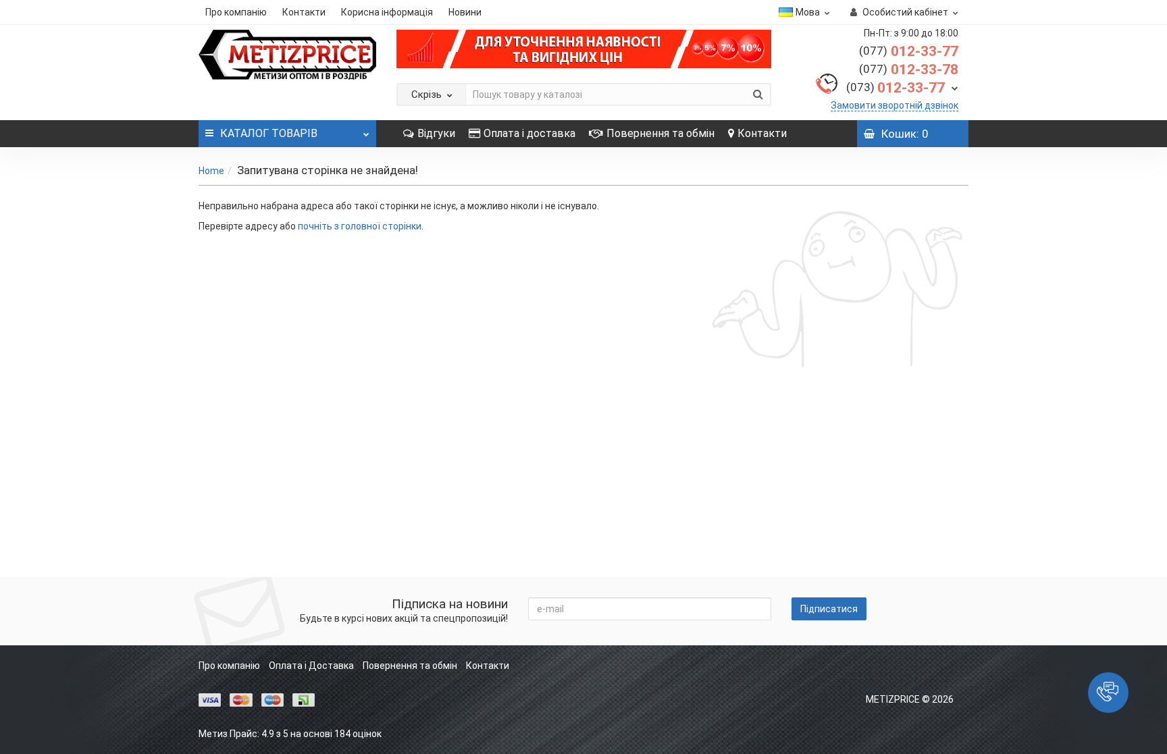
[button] (1108, 692)
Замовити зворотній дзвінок (894, 105)
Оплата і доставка (529, 133)
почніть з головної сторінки (359, 226)
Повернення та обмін (660, 133)
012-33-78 (908, 69)
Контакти (304, 12)
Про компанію (236, 12)
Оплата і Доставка (311, 665)
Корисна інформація (387, 12)
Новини (465, 12)
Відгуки (436, 133)
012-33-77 (908, 51)
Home (211, 170)
